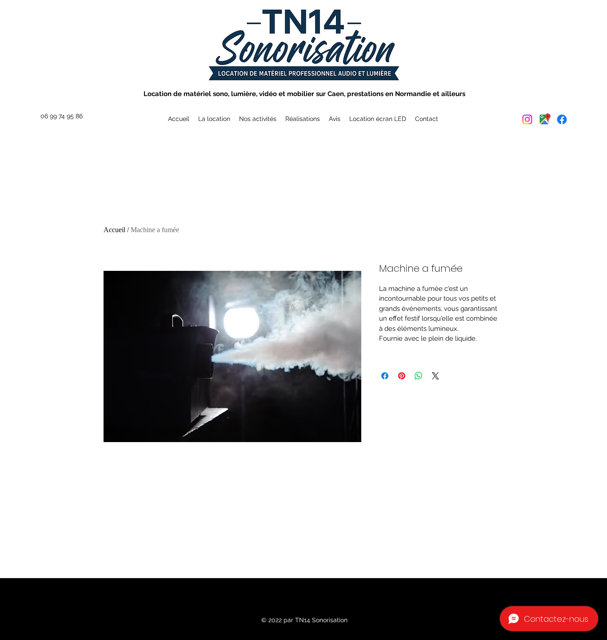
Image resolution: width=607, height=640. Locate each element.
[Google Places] (544, 119)
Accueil (114, 229)
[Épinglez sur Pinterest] (401, 375)
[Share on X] (435, 375)
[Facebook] (561, 119)
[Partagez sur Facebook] (384, 375)
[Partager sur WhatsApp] (418, 375)
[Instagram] (527, 119)
